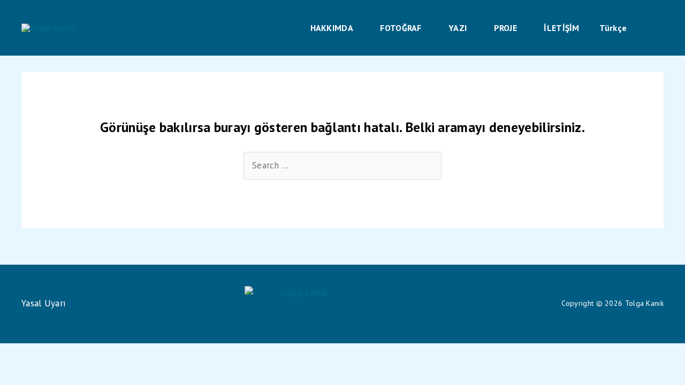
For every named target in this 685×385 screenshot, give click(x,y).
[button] (358, 27)
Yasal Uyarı (43, 303)
